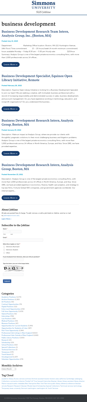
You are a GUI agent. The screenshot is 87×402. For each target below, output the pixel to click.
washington (32, 388)
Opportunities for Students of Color (15, 328)
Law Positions (7, 319)
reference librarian (74, 383)
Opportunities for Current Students (14, 326)
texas (11, 388)
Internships (6, 316)
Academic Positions (9, 297)
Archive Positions (8, 299)
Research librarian (20, 386)
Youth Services (53, 388)
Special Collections (8, 347)
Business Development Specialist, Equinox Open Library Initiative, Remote (37, 78)
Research (5, 340)
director (22, 381)
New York (40, 383)
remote (4, 386)
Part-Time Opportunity (10, 330)
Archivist (34, 379)
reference (64, 383)
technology (78, 386)
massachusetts (11, 383)
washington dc (42, 388)
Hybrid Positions (8, 314)
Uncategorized (7, 357)
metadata (21, 383)
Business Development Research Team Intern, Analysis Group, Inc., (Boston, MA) (35, 33)
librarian (54, 381)
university (17, 388)
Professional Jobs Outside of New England (17, 335)
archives (28, 379)
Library (59, 381)
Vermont (24, 388)
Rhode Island (32, 386)
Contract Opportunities (10, 304)
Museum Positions (8, 323)
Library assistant (68, 381)
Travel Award (6, 354)
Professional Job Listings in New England (17, 333)
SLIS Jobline (43, 12)
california (62, 379)
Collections (6, 381)
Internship (47, 381)
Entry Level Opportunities (11, 309)
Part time (47, 383)
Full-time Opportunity (10, 311)
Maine (4, 383)
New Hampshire (30, 383)
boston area (54, 379)
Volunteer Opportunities (10, 359)
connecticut (14, 381)
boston (47, 379)
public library (55, 383)
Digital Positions (7, 307)
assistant (41, 379)
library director (79, 381)
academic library (7, 379)
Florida (27, 381)
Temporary (6, 352)
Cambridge (70, 379)
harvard (40, 381)
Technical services (66, 386)
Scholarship (6, 342)
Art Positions (6, 302)
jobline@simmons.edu (11, 215)
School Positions (8, 345)
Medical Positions (8, 321)
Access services (19, 379)
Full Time (33, 381)
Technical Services (8, 350)
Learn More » (11, 64)
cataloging (78, 379)
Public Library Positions (10, 338)
